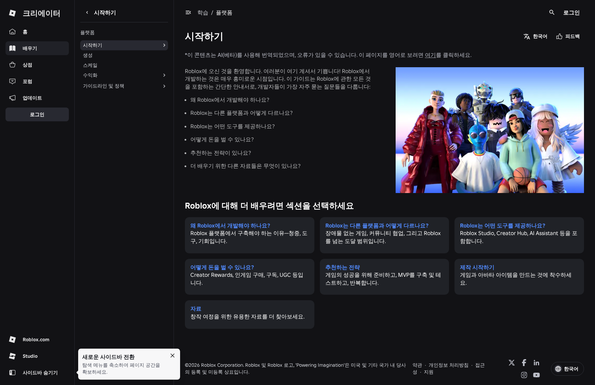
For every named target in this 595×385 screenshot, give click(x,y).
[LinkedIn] (536, 362)
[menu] (188, 12)
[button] (567, 369)
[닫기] (172, 355)
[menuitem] (118, 86)
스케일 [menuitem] (90, 65)
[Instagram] (524, 375)
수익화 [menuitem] (90, 75)
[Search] (552, 12)
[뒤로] (87, 12)
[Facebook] (524, 362)
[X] (511, 362)
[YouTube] (536, 375)
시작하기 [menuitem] (92, 45)
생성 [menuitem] (88, 55)
